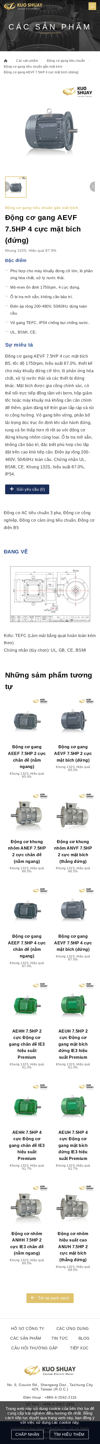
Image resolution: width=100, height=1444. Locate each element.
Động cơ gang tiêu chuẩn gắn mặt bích (33, 66)
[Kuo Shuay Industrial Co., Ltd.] (23, 6)
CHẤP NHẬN (27, 1434)
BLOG (84, 1338)
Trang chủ (5, 61)
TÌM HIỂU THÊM (69, 1434)
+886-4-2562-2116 (60, 1397)
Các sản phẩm (27, 61)
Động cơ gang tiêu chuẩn (66, 61)
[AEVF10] (50, 129)
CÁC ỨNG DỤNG (72, 1328)
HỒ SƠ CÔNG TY (27, 1328)
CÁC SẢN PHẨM (25, 1338)
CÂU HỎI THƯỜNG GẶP (34, 1348)
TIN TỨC (60, 1338)
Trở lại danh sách (53, 1298)
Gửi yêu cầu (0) (31, 489)
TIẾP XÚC (79, 1348)
